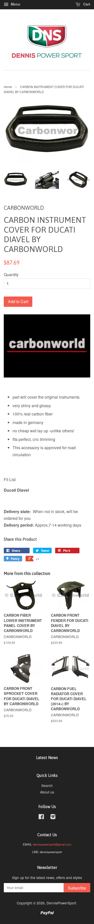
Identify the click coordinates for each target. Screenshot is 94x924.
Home (8, 87)
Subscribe (77, 888)
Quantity (11, 274)
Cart (86, 4)
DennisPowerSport (61, 902)
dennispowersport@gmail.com (52, 844)
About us (47, 791)
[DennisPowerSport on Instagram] (53, 817)
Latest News (47, 757)
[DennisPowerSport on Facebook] (41, 817)
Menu (15, 4)
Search (47, 785)
